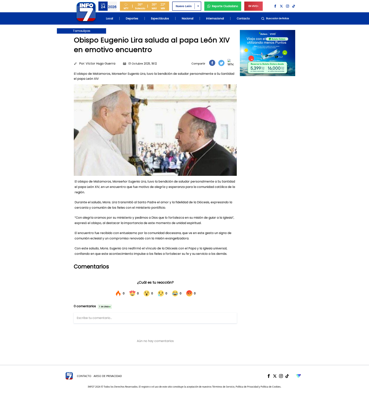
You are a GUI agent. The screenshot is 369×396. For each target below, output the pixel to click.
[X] (275, 376)
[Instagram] (281, 376)
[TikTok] (287, 376)
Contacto (243, 18)
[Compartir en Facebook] (212, 63)
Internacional (215, 18)
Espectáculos (160, 18)
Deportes (132, 18)
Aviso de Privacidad (108, 376)
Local (109, 18)
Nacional (187, 18)
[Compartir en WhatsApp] (231, 63)
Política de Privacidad (247, 386)
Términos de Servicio (223, 386)
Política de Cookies (271, 386)
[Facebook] (269, 376)
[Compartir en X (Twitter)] (221, 63)
